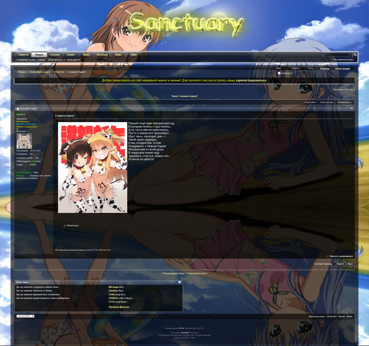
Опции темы (310, 102)
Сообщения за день (26, 60)
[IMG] (112, 294)
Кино (133, 54)
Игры (118, 54)
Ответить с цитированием (341, 256)
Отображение (344, 102)
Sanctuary (332, 316)
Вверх (350, 264)
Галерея (55, 54)
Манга (86, 54)
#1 (352, 108)
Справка (41, 60)
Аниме (71, 54)
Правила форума (119, 307)
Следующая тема (196, 273)
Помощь (325, 68)
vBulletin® (185, 333)
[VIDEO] (113, 298)
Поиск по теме (326, 102)
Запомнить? (286, 73)
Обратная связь (316, 316)
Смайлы (113, 290)
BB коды (114, 287)
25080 (33, 165)
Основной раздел (40, 72)
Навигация (72, 60)
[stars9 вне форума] (24, 141)
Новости (23, 54)
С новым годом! (188, 96)
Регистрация (342, 68)
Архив (341, 316)
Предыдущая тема (173, 273)
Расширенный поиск (344, 59)
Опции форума (55, 60)
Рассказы (102, 54)
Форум (39, 54)
